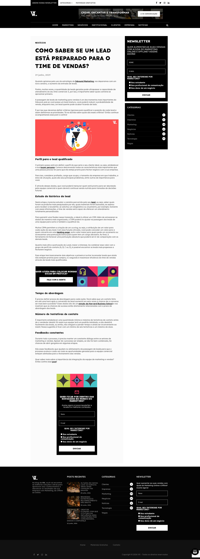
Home (55, 25)
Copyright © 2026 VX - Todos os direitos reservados (145, 554)
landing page (63, 232)
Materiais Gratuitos (85, 3)
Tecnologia (132, 139)
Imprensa (129, 25)
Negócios (83, 25)
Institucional (99, 25)
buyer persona (48, 167)
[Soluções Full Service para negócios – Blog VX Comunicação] (34, 15)
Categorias (65, 3)
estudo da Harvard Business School (96, 304)
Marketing (68, 25)
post (54, 362)
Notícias (143, 25)
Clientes (115, 25)
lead (93, 202)
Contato (116, 545)
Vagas (130, 143)
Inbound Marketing (84, 81)
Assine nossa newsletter (44, 3)
